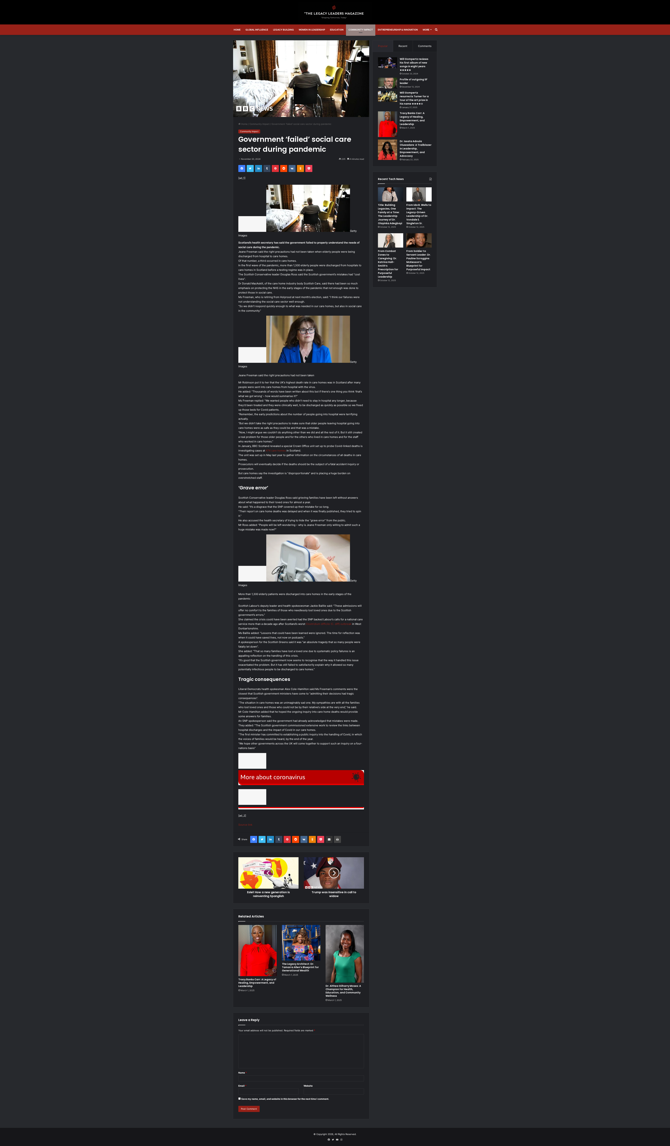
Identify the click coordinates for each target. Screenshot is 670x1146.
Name (242, 1072)
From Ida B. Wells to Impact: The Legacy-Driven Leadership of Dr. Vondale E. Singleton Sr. (418, 214)
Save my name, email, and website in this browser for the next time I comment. (285, 1098)
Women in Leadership (312, 29)
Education (337, 29)
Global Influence (256, 29)
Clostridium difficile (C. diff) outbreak (328, 624)
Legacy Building (283, 29)
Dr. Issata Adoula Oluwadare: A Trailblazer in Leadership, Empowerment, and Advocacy (415, 148)
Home (237, 29)
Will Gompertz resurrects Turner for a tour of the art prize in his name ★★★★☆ (414, 98)
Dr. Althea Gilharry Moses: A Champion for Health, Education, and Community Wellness (343, 991)
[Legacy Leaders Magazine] (334, 12)
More (426, 29)
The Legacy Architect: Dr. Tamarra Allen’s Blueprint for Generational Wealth (300, 967)
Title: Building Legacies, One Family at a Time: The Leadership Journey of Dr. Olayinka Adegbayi (390, 214)
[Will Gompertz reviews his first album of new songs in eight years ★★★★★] (387, 62)
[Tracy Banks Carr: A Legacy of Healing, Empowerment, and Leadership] (257, 950)
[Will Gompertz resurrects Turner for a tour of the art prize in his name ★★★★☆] (387, 96)
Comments (424, 46)
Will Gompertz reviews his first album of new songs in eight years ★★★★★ (414, 64)
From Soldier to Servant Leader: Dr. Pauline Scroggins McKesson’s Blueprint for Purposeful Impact (418, 260)
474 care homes (276, 450)
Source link (245, 824)
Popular (383, 46)
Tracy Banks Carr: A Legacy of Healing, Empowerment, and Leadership (257, 983)
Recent (403, 46)
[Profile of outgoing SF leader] (387, 83)
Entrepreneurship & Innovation (398, 29)
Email (242, 1085)
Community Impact (360, 29)
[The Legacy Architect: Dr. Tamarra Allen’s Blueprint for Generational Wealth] (301, 943)
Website (308, 1085)
